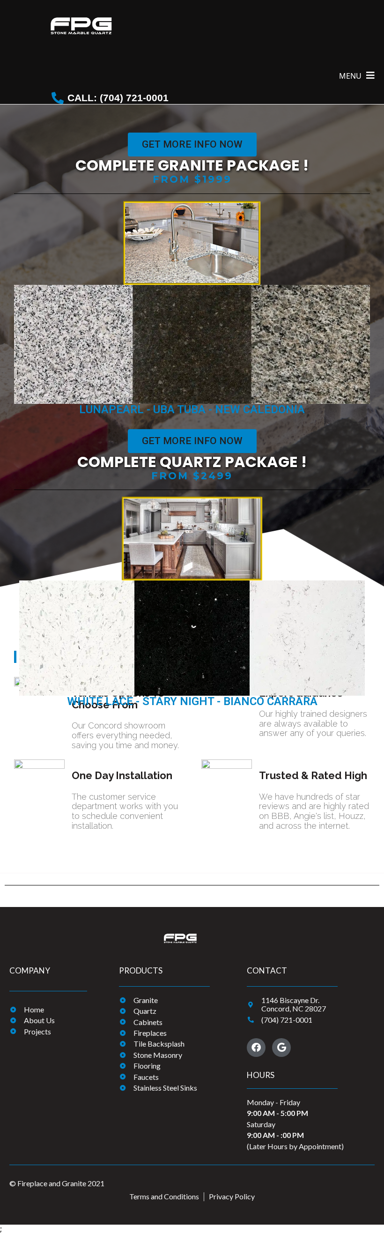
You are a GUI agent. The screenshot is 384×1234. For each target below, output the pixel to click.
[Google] (281, 1047)
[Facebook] (256, 1047)
